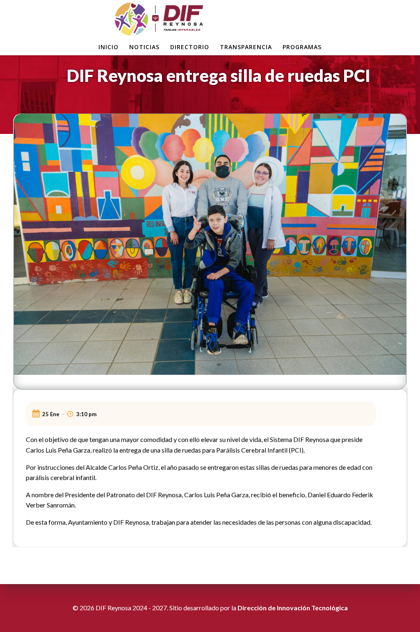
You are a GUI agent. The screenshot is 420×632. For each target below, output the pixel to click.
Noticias (144, 47)
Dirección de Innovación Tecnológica (292, 608)
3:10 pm (86, 414)
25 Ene (50, 414)
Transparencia (246, 47)
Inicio (108, 47)
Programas (302, 47)
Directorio (189, 47)
